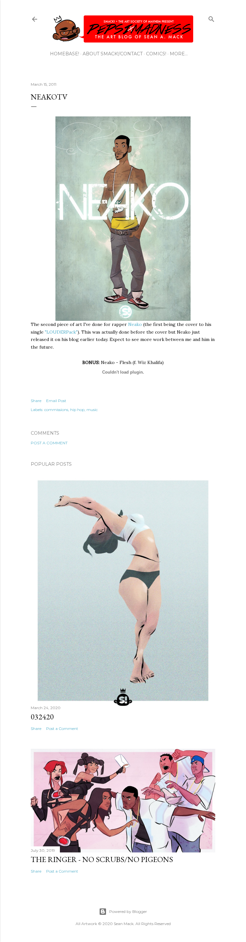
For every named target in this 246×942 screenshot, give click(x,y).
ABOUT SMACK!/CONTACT (113, 54)
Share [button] (36, 400)
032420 (42, 717)
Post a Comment (49, 442)
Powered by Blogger (128, 911)
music (92, 409)
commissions (56, 409)
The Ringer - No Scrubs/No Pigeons (102, 859)
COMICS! (156, 54)
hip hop (77, 409)
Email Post (56, 400)
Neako (135, 324)
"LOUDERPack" (61, 332)
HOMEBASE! (64, 54)
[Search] (211, 18)
